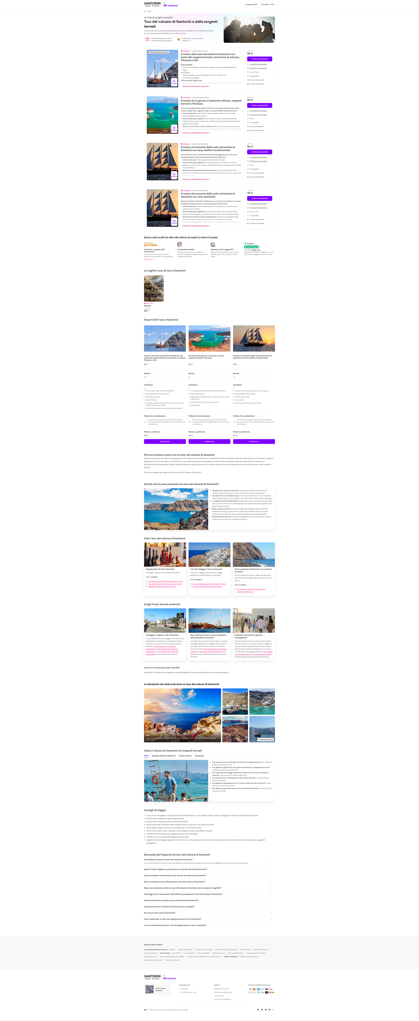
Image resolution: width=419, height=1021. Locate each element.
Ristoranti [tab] (199, 755)
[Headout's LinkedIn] (258, 1010)
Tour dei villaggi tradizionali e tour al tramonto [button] (209, 584)
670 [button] (187, 51)
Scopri (149, 11)
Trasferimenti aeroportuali (248, 956)
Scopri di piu (148, 259)
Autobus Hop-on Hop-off (153, 960)
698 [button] (187, 190)
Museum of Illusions (261, 949)
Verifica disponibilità (259, 59)
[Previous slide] (149, 68)
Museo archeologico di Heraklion (172, 956)
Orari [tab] (146, 755)
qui (246, 863)
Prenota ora (165, 441)
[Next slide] (175, 68)
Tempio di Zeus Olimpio (203, 949)
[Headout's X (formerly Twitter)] (273, 1010)
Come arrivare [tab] (185, 755)
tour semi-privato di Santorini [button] (211, 651)
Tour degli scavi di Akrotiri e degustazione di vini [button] (165, 581)
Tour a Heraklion (204, 953)
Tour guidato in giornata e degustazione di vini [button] (165, 584)
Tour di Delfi (176, 953)
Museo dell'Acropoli (185, 949)
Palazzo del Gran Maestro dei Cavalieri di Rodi (204, 956)
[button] (182, 715)
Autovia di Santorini (172, 960)
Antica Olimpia (245, 949)
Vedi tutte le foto (266, 739)
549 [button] (187, 144)
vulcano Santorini (218, 953)
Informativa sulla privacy (223, 992)
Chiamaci (184, 989)
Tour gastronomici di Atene (256, 953)
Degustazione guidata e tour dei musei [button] (162, 586)
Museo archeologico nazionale (226, 949)
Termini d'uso (219, 996)
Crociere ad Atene (150, 953)
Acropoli (172, 949)
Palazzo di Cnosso (150, 956)
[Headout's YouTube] (266, 1010)
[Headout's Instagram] (262, 1010)
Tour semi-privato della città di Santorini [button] (207, 586)
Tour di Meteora (189, 953)
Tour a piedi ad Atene (235, 953)
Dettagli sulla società (221, 989)
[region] (162, 68)
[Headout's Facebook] (269, 1010)
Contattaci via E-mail (188, 992)
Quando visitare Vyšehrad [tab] (163, 755)
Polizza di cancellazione (222, 999)
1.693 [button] (188, 97)
